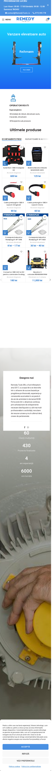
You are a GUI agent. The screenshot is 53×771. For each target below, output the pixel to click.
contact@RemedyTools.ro (18, 13)
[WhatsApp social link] (28, 427)
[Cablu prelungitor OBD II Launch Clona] (37, 190)
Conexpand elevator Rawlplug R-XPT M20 (37, 238)
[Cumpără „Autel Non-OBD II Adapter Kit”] (5, 163)
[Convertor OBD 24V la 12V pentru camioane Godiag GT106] (14, 259)
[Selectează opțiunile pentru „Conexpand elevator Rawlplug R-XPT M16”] (5, 232)
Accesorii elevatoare (37, 173)
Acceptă (25, 747)
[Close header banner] (48, 5)
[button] (28, 163)
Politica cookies (14, 766)
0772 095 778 (40, 13)
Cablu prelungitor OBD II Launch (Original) (14, 203)
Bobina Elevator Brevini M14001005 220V (37, 169)
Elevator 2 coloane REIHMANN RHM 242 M (37, 274)
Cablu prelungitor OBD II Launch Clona (37, 203)
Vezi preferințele (25, 761)
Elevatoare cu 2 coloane (37, 277)
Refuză (25, 754)
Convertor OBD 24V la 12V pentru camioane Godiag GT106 (14, 274)
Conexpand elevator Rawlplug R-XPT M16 (13, 238)
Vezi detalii (26, 70)
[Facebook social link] (24, 427)
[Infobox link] (26, 108)
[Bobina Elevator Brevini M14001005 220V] (37, 155)
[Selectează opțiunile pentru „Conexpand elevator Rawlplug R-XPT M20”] (28, 232)
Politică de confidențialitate (31, 766)
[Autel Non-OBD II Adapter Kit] (14, 155)
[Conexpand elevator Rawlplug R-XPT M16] (14, 224)
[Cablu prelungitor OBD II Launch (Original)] (14, 190)
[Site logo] (26, 19)
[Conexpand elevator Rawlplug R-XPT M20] (37, 224)
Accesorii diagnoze (14, 173)
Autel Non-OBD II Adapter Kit (13, 169)
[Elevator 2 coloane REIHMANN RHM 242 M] (37, 259)
